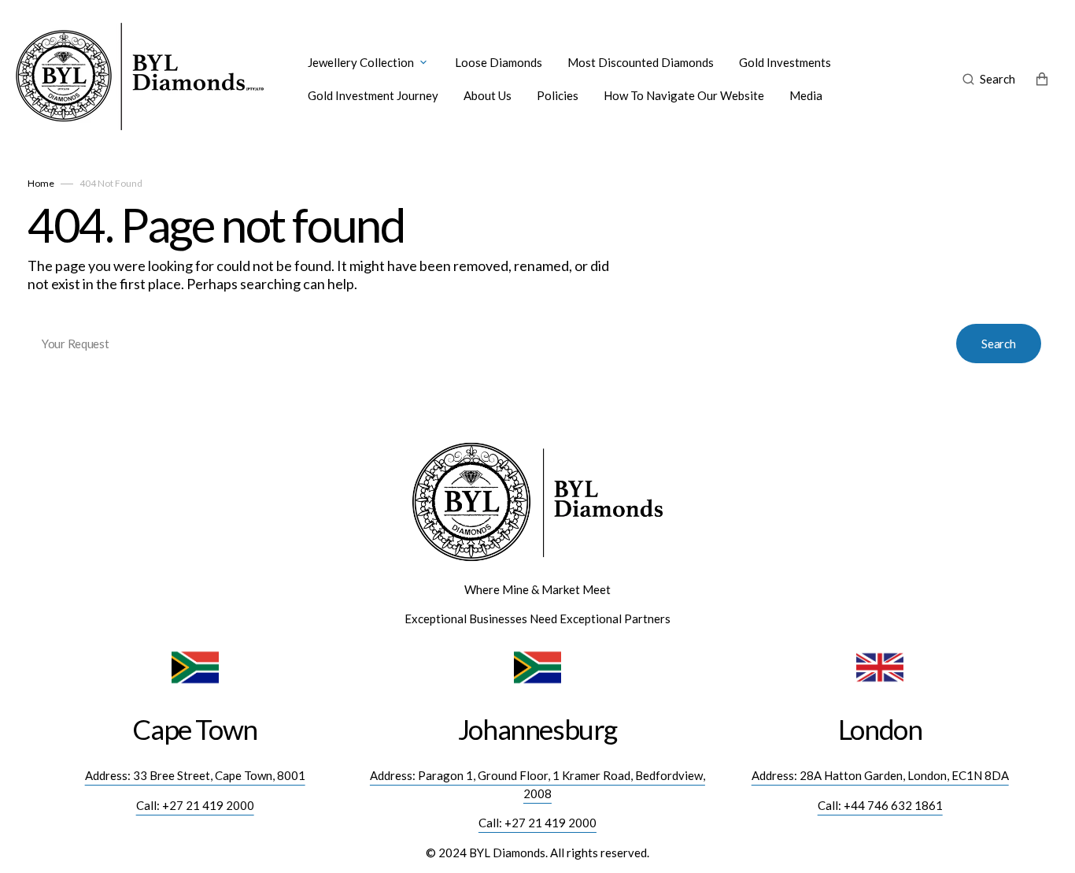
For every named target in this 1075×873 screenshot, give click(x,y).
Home (41, 183)
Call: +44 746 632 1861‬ (880, 805)
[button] (988, 78)
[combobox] (537, 343)
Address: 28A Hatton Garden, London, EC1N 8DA (880, 775)
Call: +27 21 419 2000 (195, 805)
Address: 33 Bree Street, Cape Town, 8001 (195, 775)
